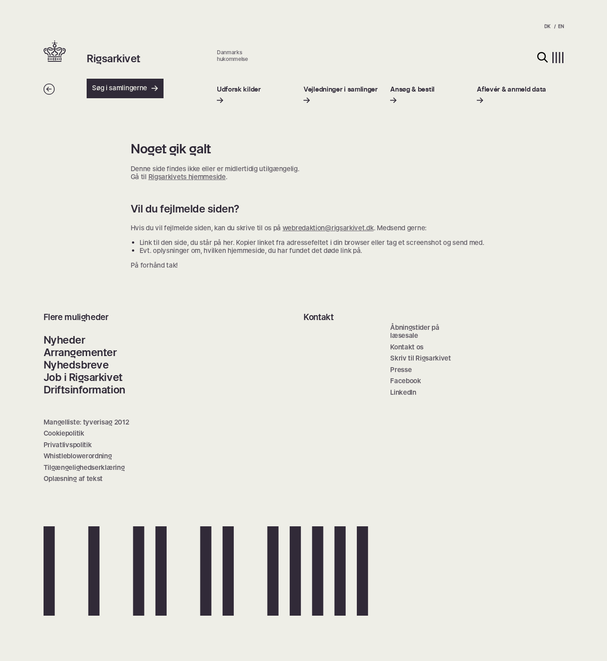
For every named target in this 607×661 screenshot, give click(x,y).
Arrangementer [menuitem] (80, 352)
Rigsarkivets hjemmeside (187, 176)
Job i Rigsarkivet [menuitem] (83, 377)
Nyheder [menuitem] (64, 339)
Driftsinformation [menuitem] (84, 389)
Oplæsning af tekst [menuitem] (73, 478)
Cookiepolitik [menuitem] (64, 433)
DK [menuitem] (547, 26)
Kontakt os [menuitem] (406, 347)
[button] (65, 52)
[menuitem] (239, 95)
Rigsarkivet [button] (113, 58)
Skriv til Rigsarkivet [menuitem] (420, 358)
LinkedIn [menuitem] (403, 392)
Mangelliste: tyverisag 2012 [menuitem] (86, 422)
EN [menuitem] (560, 26)
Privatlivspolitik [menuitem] (68, 445)
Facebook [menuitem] (405, 381)
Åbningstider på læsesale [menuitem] (414, 331)
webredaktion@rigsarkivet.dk (328, 228)
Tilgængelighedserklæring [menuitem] (84, 467)
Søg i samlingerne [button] (119, 88)
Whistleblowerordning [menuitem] (78, 456)
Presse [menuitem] (400, 369)
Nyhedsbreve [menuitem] (76, 364)
